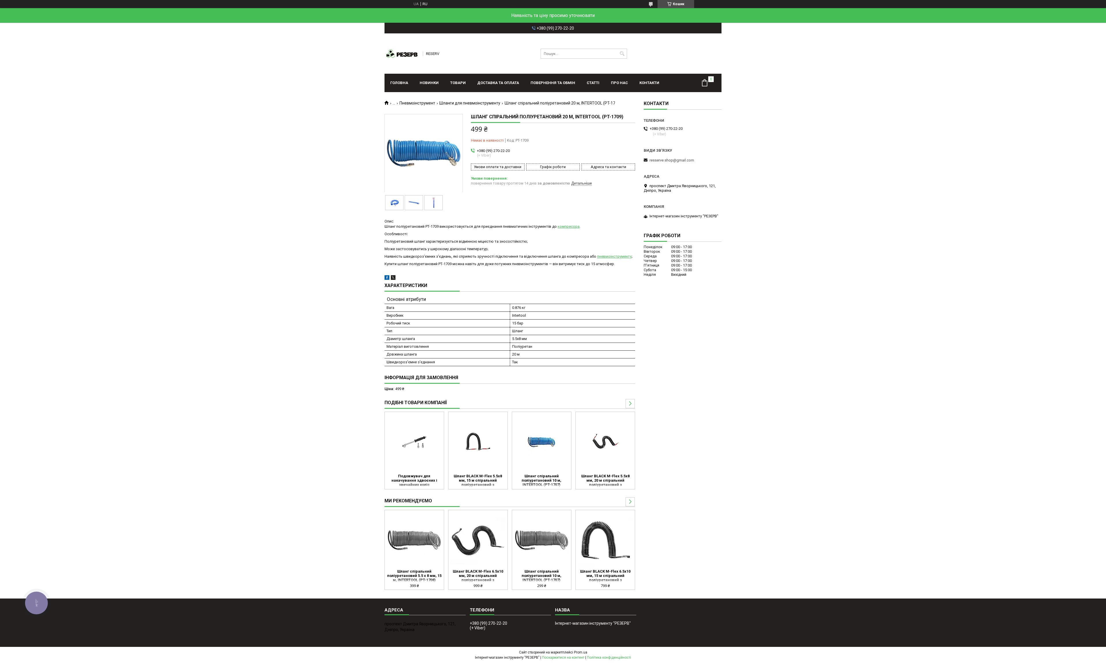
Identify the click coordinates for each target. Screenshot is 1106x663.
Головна (399, 83)
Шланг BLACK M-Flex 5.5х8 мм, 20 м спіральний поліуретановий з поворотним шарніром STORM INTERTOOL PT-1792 (605, 481)
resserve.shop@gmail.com (671, 160)
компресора (568, 226)
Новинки (429, 83)
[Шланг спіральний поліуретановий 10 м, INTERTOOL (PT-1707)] (542, 442)
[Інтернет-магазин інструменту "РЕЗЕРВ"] (402, 53)
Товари (458, 83)
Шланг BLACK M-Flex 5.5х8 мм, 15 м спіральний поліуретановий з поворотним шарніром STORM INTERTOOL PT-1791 (477, 481)
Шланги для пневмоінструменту (469, 103)
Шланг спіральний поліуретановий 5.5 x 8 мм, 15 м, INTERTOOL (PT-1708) (414, 575)
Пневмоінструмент (417, 103)
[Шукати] (622, 54)
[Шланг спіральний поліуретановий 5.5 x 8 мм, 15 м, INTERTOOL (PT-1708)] (414, 540)
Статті (593, 83)
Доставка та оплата (498, 83)
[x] (393, 278)
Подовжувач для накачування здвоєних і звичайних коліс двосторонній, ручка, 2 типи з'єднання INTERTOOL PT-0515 (414, 481)
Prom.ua (580, 652)
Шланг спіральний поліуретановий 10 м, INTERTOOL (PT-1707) (541, 480)
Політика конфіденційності (609, 658)
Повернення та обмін (553, 83)
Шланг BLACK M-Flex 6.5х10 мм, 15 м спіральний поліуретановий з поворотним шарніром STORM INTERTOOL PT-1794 (605, 576)
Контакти (649, 83)
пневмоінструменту (614, 256)
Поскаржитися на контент (563, 658)
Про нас (619, 83)
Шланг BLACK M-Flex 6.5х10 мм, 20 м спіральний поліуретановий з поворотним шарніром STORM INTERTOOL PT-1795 (478, 576)
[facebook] (387, 278)
